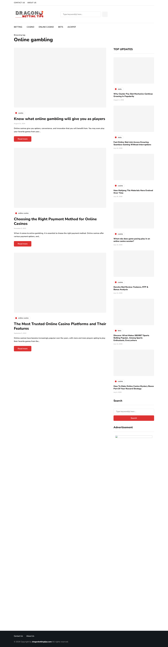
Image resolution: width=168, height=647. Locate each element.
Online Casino (46, 27)
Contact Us (19, 2)
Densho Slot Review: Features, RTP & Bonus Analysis (131, 288)
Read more (23, 139)
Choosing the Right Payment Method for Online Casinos (55, 221)
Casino (30, 27)
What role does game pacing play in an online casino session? (132, 240)
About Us (31, 2)
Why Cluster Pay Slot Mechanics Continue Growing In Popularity (133, 95)
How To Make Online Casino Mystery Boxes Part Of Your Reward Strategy (134, 387)
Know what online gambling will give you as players (59, 118)
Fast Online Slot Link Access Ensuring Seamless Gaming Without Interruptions (132, 143)
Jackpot (72, 27)
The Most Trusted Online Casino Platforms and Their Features (60, 326)
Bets (60, 27)
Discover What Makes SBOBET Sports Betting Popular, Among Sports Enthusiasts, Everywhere (131, 338)
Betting (18, 27)
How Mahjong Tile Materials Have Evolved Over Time (133, 191)
